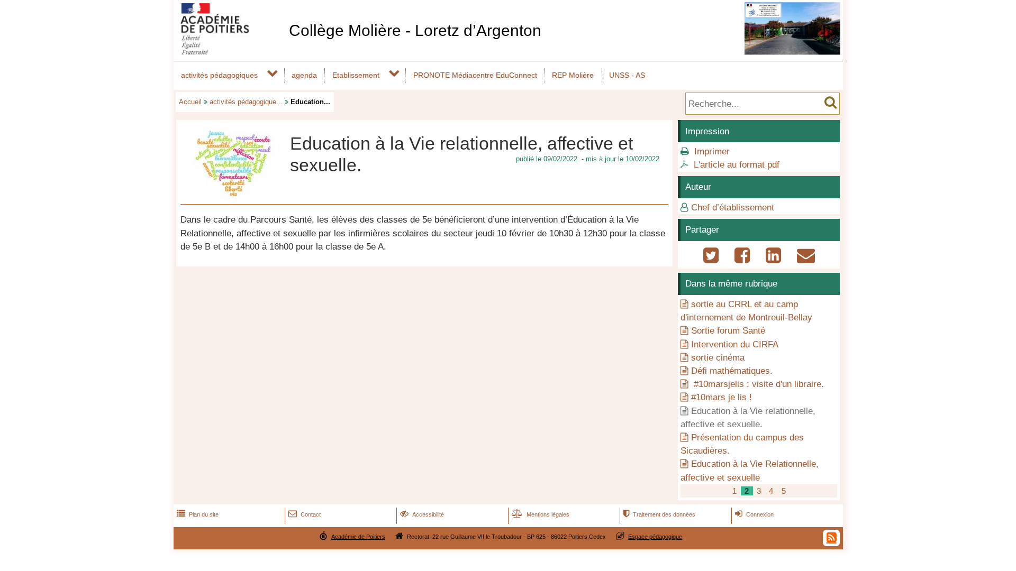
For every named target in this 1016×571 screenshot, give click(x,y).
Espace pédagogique (655, 536)
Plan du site (198, 514)
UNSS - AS (627, 75)
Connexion (754, 514)
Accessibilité (422, 514)
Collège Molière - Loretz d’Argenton (415, 30)
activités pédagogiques (219, 75)
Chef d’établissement (732, 207)
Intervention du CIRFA (734, 344)
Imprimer (712, 151)
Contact (304, 514)
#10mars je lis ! (721, 397)
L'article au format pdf (736, 165)
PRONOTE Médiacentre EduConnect (475, 75)
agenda (304, 75)
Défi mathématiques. (732, 371)
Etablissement (355, 75)
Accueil (190, 102)
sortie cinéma (718, 358)
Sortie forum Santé (728, 331)
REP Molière (573, 75)
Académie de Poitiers (358, 536)
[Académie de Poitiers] (229, 52)
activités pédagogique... (246, 102)
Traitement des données (659, 514)
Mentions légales (540, 514)
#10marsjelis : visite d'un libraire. (757, 384)
